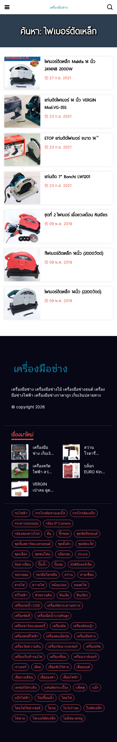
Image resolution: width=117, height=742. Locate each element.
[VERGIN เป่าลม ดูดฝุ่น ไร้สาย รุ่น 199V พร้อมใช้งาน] (19, 488)
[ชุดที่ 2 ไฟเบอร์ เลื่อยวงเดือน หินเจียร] (22, 226)
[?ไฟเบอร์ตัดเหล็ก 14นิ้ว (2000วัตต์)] (22, 264)
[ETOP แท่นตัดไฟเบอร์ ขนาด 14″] (22, 149)
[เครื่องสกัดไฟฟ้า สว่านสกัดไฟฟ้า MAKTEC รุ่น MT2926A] (19, 470)
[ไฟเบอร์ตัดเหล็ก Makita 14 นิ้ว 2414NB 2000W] (22, 73)
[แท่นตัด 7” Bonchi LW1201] (22, 188)
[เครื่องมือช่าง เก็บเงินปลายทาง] (19, 452)
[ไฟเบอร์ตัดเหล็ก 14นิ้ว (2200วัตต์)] (22, 303)
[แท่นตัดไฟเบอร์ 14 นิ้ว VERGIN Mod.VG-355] (22, 111)
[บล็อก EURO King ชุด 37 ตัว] (71, 470)
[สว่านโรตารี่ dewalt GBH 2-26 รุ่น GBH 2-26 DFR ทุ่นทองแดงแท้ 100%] (71, 452)
